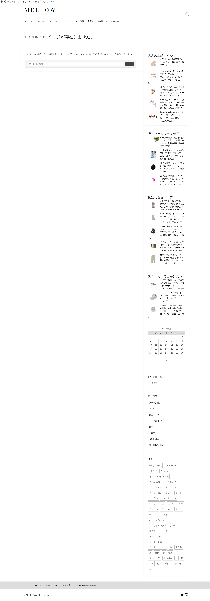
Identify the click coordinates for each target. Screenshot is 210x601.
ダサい (178, 509)
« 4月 (165, 361)
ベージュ (165, 531)
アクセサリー (155, 487)
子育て (91, 21)
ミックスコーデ (156, 536)
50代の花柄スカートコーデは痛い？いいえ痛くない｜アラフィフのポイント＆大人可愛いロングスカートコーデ (166, 232)
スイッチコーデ (175, 503)
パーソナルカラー (157, 520)
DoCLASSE (170, 465)
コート (178, 493)
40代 (151, 465)
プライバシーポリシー (86, 585)
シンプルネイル (156, 503)
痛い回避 (167, 558)
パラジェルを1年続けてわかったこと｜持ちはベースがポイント (172, 62)
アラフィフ (171, 487)
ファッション (28, 21)
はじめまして (36, 585)
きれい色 (172, 482)
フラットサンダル (157, 525)
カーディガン (155, 493)
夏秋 (157, 552)
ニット (164, 514)
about (23, 585)
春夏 (170, 552)
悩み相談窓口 (67, 585)
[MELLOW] (40, 10)
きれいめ (164, 471)
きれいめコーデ (156, 482)
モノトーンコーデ (157, 542)
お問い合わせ (51, 585)
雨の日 (178, 563)
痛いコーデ (154, 558)
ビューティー (53, 21)
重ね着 (168, 563)
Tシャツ (153, 471)
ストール (153, 509)
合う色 (178, 547)
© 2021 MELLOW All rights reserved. (37, 595)
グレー (169, 493)
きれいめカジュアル (159, 476)
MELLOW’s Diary (117, 21)
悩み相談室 (102, 21)
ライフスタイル (70, 21)
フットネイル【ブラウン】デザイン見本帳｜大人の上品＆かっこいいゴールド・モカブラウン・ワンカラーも (166, 77)
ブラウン (174, 525)
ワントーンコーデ (157, 547)
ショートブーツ (168, 498)
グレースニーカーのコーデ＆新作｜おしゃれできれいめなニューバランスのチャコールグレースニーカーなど (166, 311)
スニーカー (166, 509)
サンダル (153, 498)
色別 (159, 563)
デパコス (153, 514)
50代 (159, 465)
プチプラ (153, 531)
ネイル (41, 21)
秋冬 (151, 563)
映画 (82, 21)
